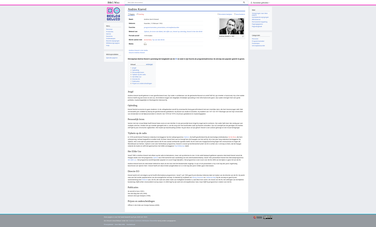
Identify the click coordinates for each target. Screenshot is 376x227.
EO (176, 59)
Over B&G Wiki (120, 224)
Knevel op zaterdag (179, 31)
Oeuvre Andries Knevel (137, 52)
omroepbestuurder (172, 27)
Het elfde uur (168, 31)
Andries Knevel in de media (138, 50)
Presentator (256, 43)
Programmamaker (258, 41)
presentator (161, 27)
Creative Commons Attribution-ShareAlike (142, 221)
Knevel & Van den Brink (194, 31)
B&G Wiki (113, 2)
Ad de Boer (147, 40)
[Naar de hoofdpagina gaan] (113, 13)
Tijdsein (146, 31)
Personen (255, 39)
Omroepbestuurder (258, 46)
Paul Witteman (180, 146)
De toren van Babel (156, 31)
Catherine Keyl (211, 177)
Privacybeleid (108, 224)
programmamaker (150, 27)
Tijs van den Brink (158, 40)
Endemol (145, 180)
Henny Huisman (197, 177)
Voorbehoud (131, 224)
